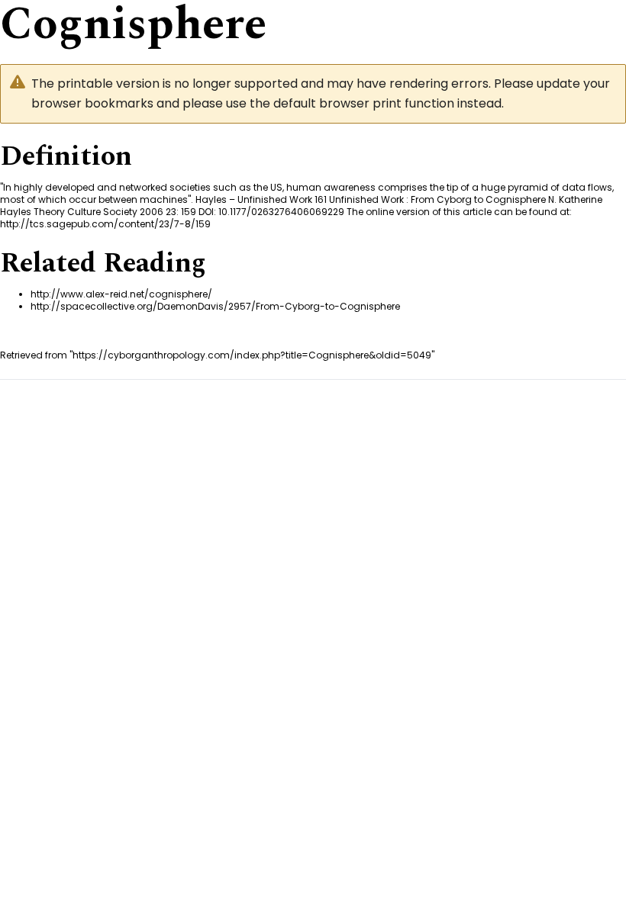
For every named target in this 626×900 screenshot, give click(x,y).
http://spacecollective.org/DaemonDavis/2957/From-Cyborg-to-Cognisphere (215, 306)
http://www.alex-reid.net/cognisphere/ (121, 294)
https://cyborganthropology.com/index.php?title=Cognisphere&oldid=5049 (252, 355)
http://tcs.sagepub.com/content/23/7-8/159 (105, 223)
